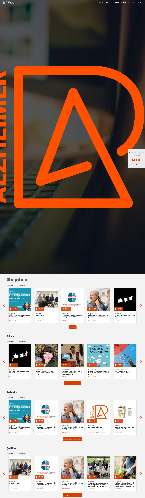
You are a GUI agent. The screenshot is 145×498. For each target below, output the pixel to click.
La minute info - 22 (95, 427)
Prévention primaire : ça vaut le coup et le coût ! (19, 316)
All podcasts (72, 327)
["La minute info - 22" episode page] (98, 422)
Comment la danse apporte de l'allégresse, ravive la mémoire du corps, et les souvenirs (98, 484)
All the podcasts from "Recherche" (72, 439)
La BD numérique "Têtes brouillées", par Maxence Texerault (45, 372)
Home (101, 2)
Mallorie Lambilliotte (13, 320)
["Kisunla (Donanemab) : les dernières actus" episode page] (125, 422)
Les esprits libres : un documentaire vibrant (122, 372)
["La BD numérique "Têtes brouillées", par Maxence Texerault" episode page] (46, 366)
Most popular (22, 285)
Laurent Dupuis (118, 320)
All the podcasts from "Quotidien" (72, 495)
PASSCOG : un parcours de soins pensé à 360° (72, 316)
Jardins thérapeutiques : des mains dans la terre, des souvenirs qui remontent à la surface (125, 484)
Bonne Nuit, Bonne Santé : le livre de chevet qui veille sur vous (98, 372)
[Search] (141, 2)
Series (117, 2)
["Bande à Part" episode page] (46, 310)
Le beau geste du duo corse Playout (125, 316)
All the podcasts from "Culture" (72, 383)
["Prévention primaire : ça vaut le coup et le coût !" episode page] (20, 310)
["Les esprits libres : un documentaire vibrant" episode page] (125, 366)
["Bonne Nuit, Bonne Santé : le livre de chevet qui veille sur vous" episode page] (98, 366)
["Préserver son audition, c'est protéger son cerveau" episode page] (98, 310)
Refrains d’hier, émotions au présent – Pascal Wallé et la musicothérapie (72, 372)
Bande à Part (40, 315)
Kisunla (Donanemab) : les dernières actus (124, 428)
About (134, 2)
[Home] (7, 2)
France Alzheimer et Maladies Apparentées (97, 432)
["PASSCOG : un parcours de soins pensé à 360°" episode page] (72, 310)
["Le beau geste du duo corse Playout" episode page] (125, 310)
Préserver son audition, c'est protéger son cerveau (98, 316)
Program (108, 2)
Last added (10, 285)
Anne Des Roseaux (40, 320)
